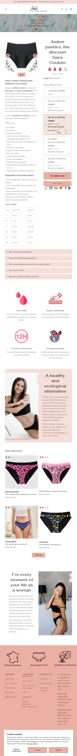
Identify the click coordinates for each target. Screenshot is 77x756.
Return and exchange (44, 689)
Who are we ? (27, 681)
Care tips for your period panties (29, 687)
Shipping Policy (10, 697)
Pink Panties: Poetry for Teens (53, 491)
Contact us (44, 679)
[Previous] (8, 55)
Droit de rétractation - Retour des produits (30, 704)
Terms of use (9, 679)
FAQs (24, 692)
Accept (37, 750)
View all (38, 555)
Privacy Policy (32, 744)
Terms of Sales (10, 683)
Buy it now (57, 183)
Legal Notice (27, 697)
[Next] (35, 55)
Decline (58, 750)
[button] (6, 9)
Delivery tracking (46, 683)
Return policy (10, 692)
